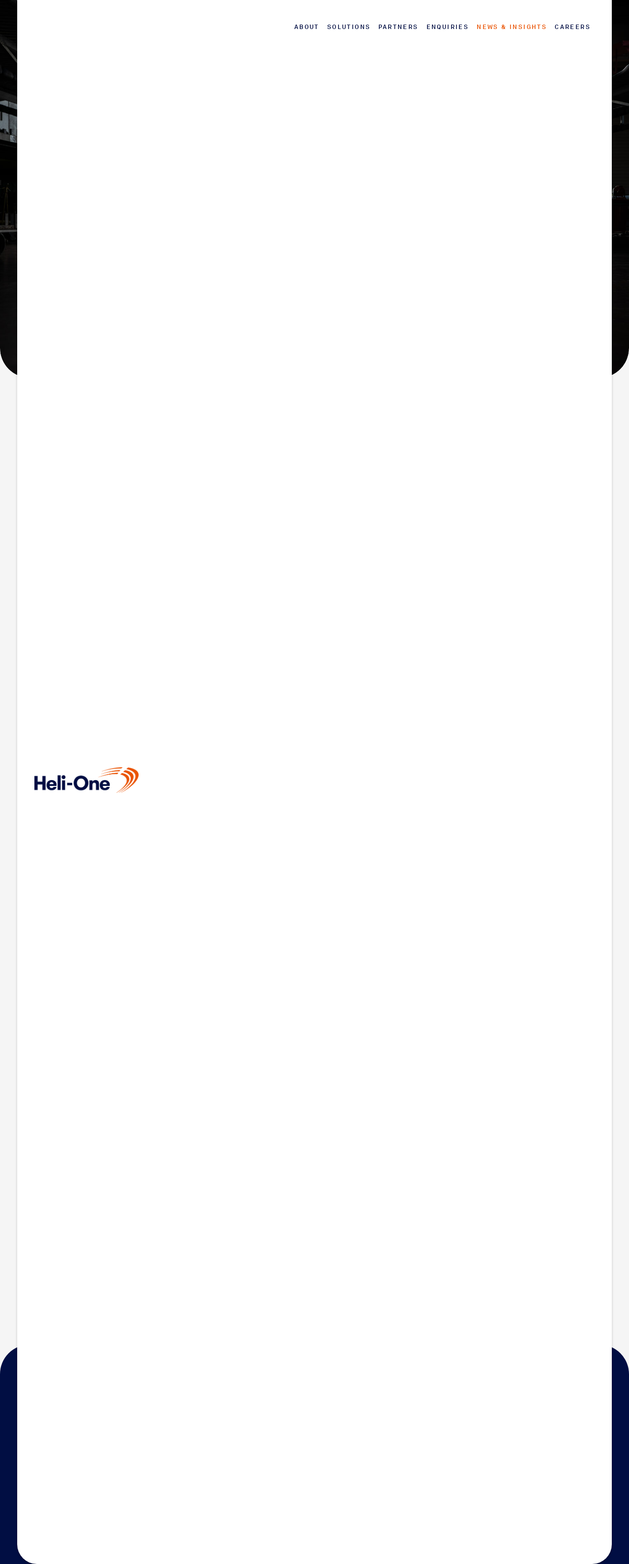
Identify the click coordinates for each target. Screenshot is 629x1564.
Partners (398, 27)
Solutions (349, 27)
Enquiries (448, 27)
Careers (573, 27)
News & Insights (512, 27)
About (306, 27)
